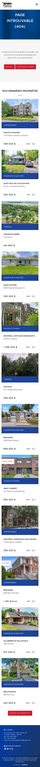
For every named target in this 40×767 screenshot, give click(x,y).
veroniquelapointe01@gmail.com (20, 740)
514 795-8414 (11, 738)
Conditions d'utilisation (21, 760)
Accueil (9, 67)
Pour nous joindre (25, 67)
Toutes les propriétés (20, 713)
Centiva (24, 764)
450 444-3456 (12, 736)
